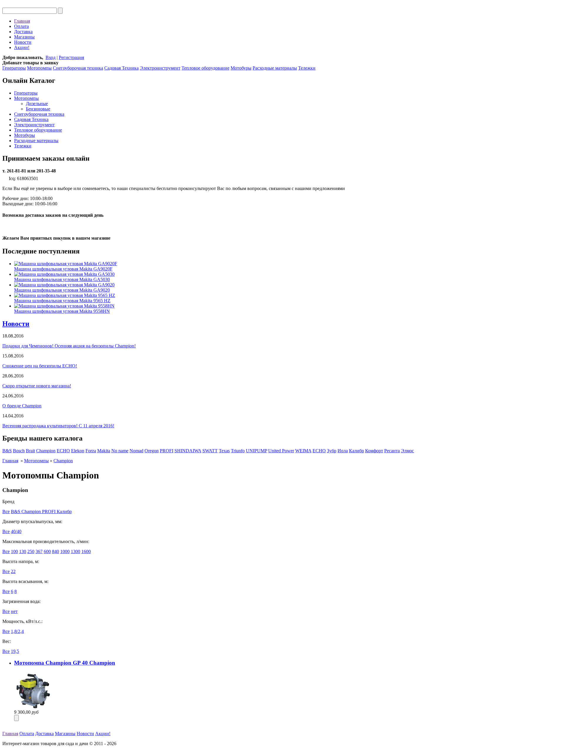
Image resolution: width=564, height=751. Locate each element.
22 (13, 571)
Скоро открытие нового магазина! (36, 385)
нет (14, 611)
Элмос (407, 450)
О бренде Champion (21, 405)
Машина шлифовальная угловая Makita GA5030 (62, 279)
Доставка (23, 31)
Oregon (152, 450)
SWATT (210, 450)
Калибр (356, 450)
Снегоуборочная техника (78, 67)
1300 (75, 551)
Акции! (21, 47)
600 (47, 551)
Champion (46, 450)
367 (39, 551)
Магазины (24, 36)
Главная (22, 21)
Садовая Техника (121, 67)
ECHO (63, 450)
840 (55, 551)
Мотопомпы (39, 67)
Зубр (331, 450)
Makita (103, 450)
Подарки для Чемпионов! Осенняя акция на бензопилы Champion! (69, 345)
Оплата (21, 26)
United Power (281, 450)
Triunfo (238, 450)
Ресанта (392, 450)
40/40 (16, 531)
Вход (51, 57)
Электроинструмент (160, 67)
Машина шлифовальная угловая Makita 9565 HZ (62, 300)
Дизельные (37, 103)
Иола (343, 450)
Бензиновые (38, 108)
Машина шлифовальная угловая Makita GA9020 (62, 290)
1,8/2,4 (17, 631)
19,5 (15, 651)
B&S (7, 450)
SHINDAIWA (187, 450)
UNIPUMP (256, 450)
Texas (224, 450)
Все (6, 511)
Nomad (136, 450)
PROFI (166, 450)
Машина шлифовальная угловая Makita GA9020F (63, 268)
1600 (86, 551)
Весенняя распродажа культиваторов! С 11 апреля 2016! (58, 425)
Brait (30, 450)
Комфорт (374, 450)
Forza (90, 450)
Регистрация (71, 57)
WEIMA (303, 450)
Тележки (306, 67)
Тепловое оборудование (205, 67)
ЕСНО (319, 450)
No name (119, 450)
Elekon (77, 450)
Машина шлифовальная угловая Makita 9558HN (62, 311)
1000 (65, 551)
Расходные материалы (275, 67)
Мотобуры (241, 67)
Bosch (19, 450)
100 (14, 551)
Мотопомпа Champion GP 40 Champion (64, 663)
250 (30, 551)
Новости (22, 42)
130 (22, 551)
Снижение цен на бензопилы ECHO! (39, 365)
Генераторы (14, 67)
